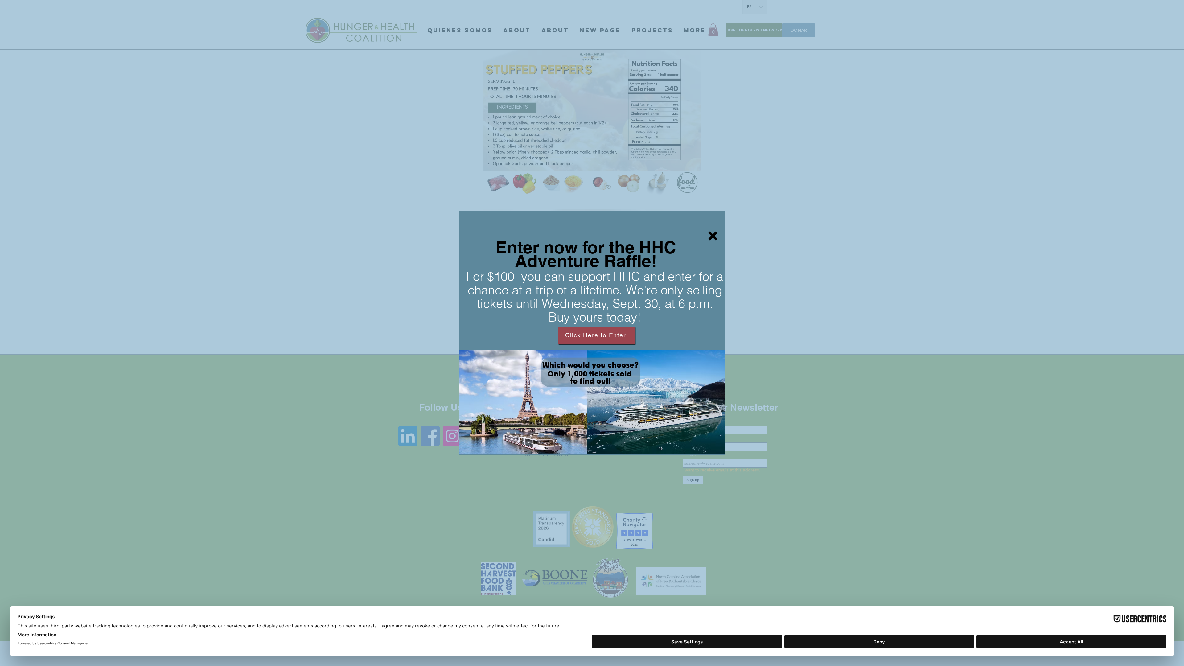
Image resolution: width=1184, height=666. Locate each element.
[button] (712, 235)
